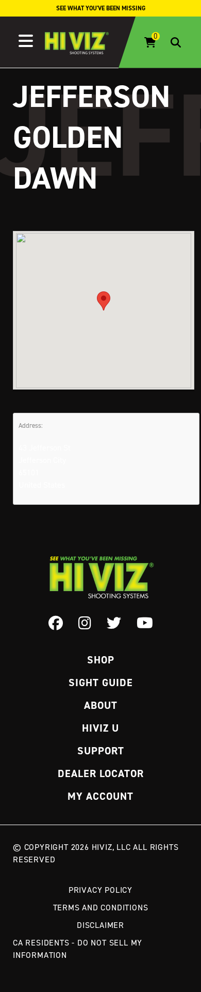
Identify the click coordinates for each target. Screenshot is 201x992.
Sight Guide (101, 682)
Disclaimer (100, 925)
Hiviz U (100, 728)
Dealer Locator (101, 773)
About (101, 705)
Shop (100, 660)
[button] (103, 301)
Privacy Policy (100, 890)
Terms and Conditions (100, 907)
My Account (100, 796)
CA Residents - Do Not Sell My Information (77, 948)
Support (100, 750)
